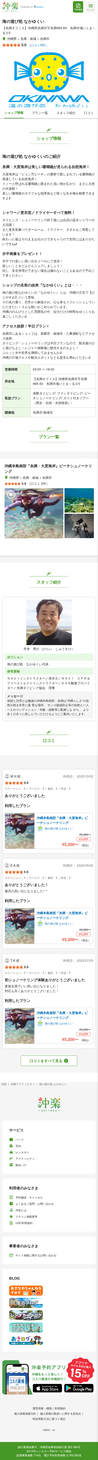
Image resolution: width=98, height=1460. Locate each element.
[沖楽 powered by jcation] (22, 7)
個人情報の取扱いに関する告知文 (60, 1413)
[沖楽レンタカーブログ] (49, 1315)
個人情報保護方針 (25, 1413)
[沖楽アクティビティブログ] (49, 1328)
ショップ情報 (13, 112)
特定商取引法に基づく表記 (49, 1419)
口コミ (89, 112)
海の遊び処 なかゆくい (53, 1084)
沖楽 (4, 1084)
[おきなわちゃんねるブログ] (49, 1291)
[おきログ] (49, 1340)
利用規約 (60, 1408)
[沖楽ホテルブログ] (49, 1303)
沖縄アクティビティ (22, 1084)
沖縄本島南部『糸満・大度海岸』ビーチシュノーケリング (62, 820)
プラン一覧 (40, 112)
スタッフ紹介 (66, 112)
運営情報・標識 (42, 1408)
